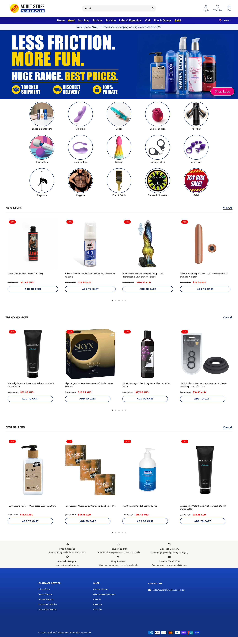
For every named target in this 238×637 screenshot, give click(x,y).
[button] (229, 8)
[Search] (153, 8)
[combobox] (119, 8)
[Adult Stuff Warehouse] (27, 8)
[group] (41, 116)
